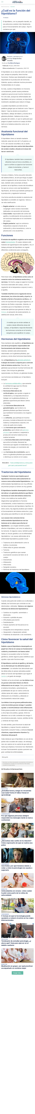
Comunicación (5, 814)
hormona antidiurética (13, 383)
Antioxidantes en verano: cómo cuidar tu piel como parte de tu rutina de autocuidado (16, 893)
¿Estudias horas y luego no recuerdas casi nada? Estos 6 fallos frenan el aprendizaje (16, 793)
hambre (3, 676)
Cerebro (12, 6)
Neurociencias (5, 6)
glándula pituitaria (23, 360)
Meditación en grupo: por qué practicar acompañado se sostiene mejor (17, 967)
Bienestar (4, 889)
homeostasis (10, 242)
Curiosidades (5, 864)
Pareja (3, 839)
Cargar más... (17, 973)
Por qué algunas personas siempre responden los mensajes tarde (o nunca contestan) (17, 818)
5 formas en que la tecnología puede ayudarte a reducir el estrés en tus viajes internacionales (17, 918)
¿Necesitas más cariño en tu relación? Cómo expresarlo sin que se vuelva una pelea (16, 843)
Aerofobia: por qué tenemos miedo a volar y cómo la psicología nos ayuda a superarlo (16, 868)
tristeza (3, 312)
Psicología (4, 789)
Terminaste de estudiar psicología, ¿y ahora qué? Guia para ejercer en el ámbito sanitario (16, 943)
